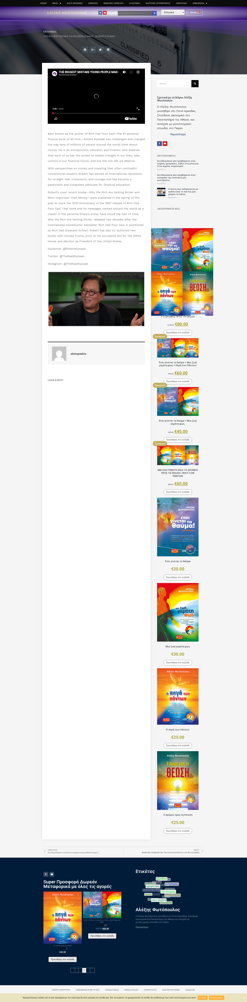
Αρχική (43, 3)
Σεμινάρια (93, 3)
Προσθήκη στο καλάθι (178, 332)
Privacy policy (216, 997)
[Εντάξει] (243, 997)
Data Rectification (171, 990)
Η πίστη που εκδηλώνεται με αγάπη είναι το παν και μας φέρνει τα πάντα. (183, 192)
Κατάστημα (134, 3)
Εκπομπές (49, 31)
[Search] (154, 13)
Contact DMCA (112, 990)
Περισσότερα (142, 927)
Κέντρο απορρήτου (61, 990)
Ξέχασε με (190, 990)
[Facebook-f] (159, 143)
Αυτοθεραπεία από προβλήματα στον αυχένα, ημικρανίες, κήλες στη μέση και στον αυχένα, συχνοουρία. (178, 163)
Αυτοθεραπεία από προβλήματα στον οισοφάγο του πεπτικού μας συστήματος (176, 177)
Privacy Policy (131, 990)
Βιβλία (55, 3)
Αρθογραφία (181, 3)
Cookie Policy (150, 990)
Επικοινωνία (198, 3)
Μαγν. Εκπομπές (75, 3)
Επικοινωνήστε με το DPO (87, 990)
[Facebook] (100, 13)
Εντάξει (202, 997)
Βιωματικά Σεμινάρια (114, 3)
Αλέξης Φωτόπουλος (66, 12)
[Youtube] (105, 13)
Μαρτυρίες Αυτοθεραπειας (158, 3)
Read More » (161, 169)
